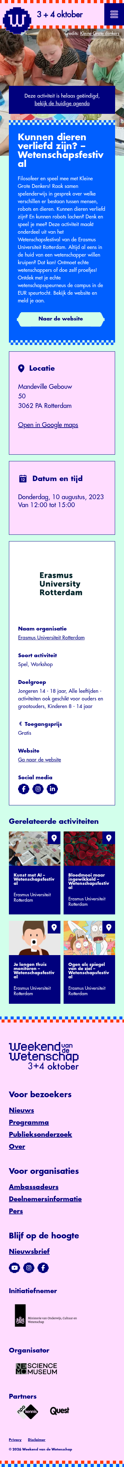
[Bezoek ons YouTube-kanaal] (14, 1268)
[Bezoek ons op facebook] (23, 789)
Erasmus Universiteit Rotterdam (51, 637)
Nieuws (21, 1110)
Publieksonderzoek (40, 1134)
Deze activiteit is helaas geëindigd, (62, 99)
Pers (16, 1211)
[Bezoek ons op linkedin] (52, 789)
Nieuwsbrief (29, 1251)
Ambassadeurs (34, 1187)
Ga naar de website (39, 759)
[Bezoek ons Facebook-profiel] (43, 1268)
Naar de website (60, 318)
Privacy (15, 1440)
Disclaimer (36, 1440)
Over (17, 1146)
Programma (29, 1122)
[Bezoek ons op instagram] (38, 789)
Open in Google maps (48, 425)
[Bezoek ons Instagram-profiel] (28, 1268)
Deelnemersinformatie (45, 1199)
